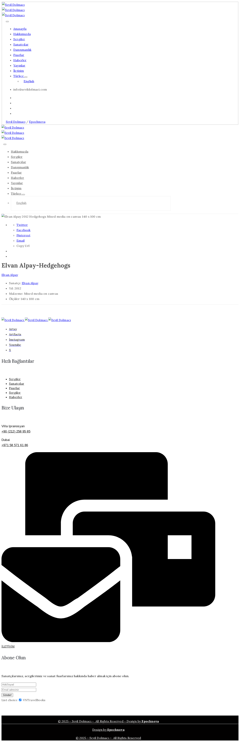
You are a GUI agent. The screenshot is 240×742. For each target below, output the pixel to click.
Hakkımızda (22, 34)
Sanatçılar (20, 44)
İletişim (18, 71)
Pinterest (23, 235)
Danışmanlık (22, 50)
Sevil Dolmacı (16, 122)
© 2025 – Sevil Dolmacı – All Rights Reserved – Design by (108, 721)
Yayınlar (19, 65)
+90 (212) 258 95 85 (16, 431)
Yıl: (11, 288)
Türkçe (18, 76)
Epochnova (37, 122)
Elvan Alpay (10, 275)
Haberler (20, 60)
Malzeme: (16, 293)
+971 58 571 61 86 (15, 445)
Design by (108, 730)
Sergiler (19, 39)
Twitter (22, 225)
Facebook (23, 230)
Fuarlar (18, 55)
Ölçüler (14, 299)
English (29, 81)
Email (20, 240)
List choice (9, 700)
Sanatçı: (15, 283)
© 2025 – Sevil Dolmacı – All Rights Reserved (108, 738)
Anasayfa (20, 29)
